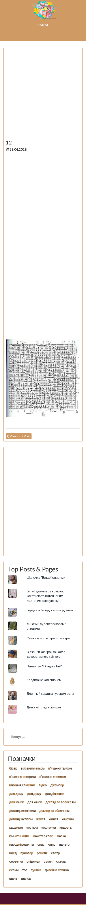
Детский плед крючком (44, 707)
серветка (16, 861)
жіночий (67, 819)
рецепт (42, 853)
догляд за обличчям (54, 810)
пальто (64, 844)
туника (36, 870)
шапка (25, 878)
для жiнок (16, 802)
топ (24, 870)
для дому (16, 793)
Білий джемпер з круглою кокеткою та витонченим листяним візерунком (45, 596)
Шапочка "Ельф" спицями (46, 577)
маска (61, 836)
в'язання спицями (22, 776)
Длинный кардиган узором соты (50, 693)
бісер (13, 768)
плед (13, 853)
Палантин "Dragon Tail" (44, 666)
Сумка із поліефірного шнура (48, 638)
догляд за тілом (20, 819)
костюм (31, 827)
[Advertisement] (43, 97)
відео (43, 785)
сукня (48, 861)
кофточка (48, 827)
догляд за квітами (22, 810)
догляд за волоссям (60, 802)
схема (60, 861)
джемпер (57, 785)
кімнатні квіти (19, 836)
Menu (44, 25)
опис (40, 844)
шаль (13, 878)
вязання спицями (22, 785)
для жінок (34, 802)
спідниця (33, 861)
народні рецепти (21, 844)
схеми (13, 870)
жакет (40, 819)
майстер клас (43, 836)
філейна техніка (57, 870)
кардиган (15, 827)
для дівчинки (54, 793)
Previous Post (20, 436)
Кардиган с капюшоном (44, 680)
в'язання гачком (32, 768)
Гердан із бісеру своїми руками (50, 610)
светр (55, 853)
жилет (53, 819)
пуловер (26, 853)
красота (65, 827)
